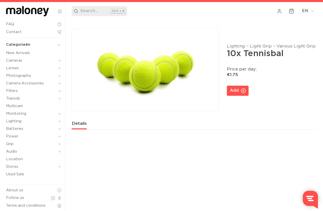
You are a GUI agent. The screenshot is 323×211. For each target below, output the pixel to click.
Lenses (12, 68)
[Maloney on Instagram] (53, 198)
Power (12, 136)
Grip (10, 144)
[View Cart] (292, 11)
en (305, 11)
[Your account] (280, 11)
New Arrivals (18, 53)
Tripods (13, 98)
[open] (59, 60)
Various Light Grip (296, 46)
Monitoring (16, 113)
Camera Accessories (25, 83)
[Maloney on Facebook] (59, 198)
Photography (18, 75)
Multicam (14, 106)
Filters (12, 90)
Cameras (14, 60)
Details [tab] (79, 124)
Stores (12, 166)
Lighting (13, 121)
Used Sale (15, 174)
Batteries (14, 128)
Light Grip (261, 46)
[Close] (59, 11)
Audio (11, 151)
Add (234, 90)
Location (14, 159)
